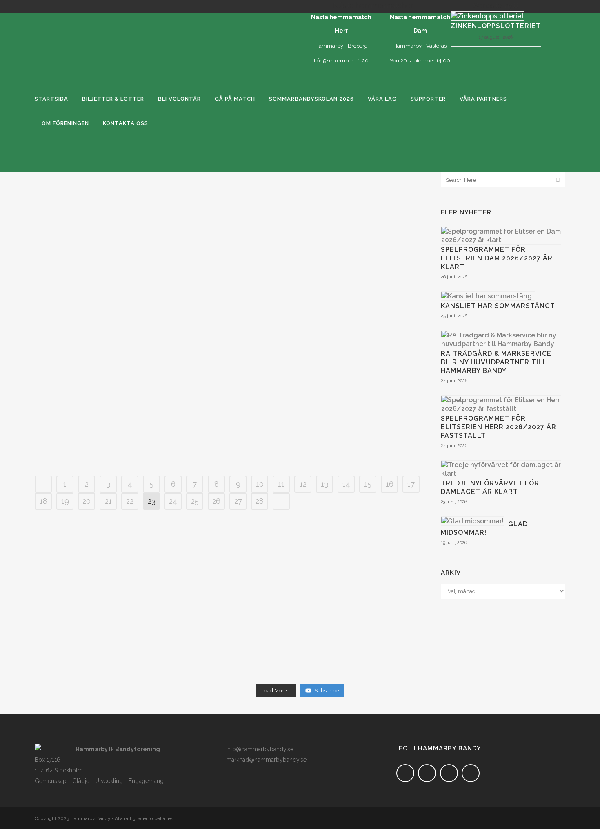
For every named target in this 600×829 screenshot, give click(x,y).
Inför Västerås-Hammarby (229, 452)
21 (108, 501)
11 (281, 484)
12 (303, 484)
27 (238, 501)
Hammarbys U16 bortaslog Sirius (229, 197)
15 (367, 484)
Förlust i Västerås (229, 425)
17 (411, 484)
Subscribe (326, 691)
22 (129, 501)
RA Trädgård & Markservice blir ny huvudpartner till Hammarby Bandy (496, 362)
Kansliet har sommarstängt (498, 306)
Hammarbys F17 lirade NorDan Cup (229, 302)
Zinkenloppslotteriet (496, 26)
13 (324, 484)
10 (260, 484)
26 (216, 501)
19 (65, 501)
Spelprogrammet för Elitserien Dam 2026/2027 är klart (497, 258)
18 (43, 501)
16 (389, 484)
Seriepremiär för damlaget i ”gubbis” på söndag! (229, 363)
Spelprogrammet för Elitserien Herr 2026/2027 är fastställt (498, 426)
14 (346, 484)
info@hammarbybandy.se (259, 749)
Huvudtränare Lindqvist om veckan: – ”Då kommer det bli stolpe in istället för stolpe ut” (229, 332)
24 (173, 501)
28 (260, 501)
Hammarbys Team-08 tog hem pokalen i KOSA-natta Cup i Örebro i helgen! (230, 394)
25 (195, 501)
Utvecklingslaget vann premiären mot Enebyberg (229, 275)
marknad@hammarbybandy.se (266, 759)
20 (86, 501)
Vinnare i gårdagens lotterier (230, 223)
